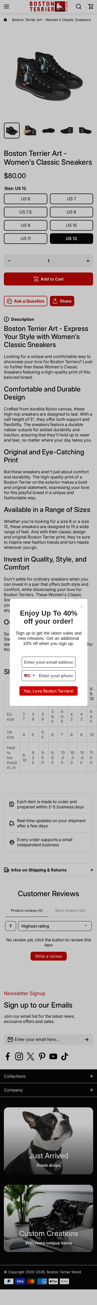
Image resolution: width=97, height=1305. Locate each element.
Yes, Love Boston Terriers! (48, 691)
